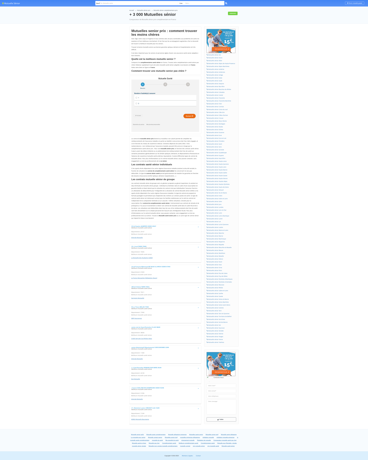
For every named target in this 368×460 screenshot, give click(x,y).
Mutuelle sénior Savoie (215, 296)
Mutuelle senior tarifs (137, 434)
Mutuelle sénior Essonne (216, 132)
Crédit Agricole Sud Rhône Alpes (141, 338)
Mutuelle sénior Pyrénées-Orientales (220, 282)
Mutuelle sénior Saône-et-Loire (218, 290)
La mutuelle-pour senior (138, 437)
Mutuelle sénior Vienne (215, 334)
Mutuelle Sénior (12, 3)
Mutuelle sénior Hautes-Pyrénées (219, 184)
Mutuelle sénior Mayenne (216, 242)
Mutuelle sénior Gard (215, 144)
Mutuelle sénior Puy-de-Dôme (217, 276)
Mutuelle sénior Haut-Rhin (216, 158)
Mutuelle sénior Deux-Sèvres (217, 121)
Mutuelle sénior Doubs (215, 127)
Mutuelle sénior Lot (214, 221)
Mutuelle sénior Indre (215, 196)
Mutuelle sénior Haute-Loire (217, 167)
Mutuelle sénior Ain (214, 55)
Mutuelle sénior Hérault (216, 190)
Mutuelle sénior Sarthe (215, 293)
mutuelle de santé (157, 440)
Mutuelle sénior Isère (215, 201)
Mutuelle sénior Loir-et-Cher (217, 210)
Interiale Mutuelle (137, 237)
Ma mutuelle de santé (172, 440)
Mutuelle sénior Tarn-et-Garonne (218, 313)
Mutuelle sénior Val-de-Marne (218, 322)
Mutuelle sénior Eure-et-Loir (217, 138)
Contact (198, 455)
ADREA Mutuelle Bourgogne (140, 419)
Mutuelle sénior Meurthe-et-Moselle (220, 247)
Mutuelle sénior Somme (216, 308)
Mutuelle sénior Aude (215, 81)
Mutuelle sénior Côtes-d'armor (218, 115)
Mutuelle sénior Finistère (216, 141)
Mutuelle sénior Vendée (216, 331)
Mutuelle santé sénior (228, 446)
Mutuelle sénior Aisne (215, 58)
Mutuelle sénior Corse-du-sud (218, 109)
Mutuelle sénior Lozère (215, 227)
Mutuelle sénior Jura (214, 204)
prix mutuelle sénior (199, 446)
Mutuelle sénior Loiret (215, 219)
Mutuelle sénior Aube (215, 78)
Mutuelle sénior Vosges (215, 336)
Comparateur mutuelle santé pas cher (225, 440)
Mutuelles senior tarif (212, 434)
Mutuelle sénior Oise (215, 265)
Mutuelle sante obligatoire (229, 434)
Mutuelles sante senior (196, 434)
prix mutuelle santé (213, 446)
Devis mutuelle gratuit (355, 3)
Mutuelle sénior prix (143, 10)
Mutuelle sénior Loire (215, 213)
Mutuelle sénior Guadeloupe (217, 152)
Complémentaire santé (169, 443)
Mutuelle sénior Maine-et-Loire (218, 230)
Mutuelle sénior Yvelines (216, 342)
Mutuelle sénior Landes (215, 207)
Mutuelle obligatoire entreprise (177, 434)
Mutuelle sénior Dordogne (216, 124)
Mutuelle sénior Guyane (216, 155)
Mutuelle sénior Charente (216, 98)
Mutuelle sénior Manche (216, 233)
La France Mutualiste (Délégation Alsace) (144, 278)
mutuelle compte (185, 446)
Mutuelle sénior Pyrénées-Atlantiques (220, 279)
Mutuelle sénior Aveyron (216, 84)
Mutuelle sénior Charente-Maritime (219, 101)
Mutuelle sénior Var (214, 325)
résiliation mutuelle (208, 437)
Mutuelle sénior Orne (215, 267)
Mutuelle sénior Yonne (215, 339)
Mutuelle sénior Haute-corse (217, 161)
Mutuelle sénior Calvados (216, 92)
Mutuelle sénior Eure (215, 135)
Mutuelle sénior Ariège (215, 75)
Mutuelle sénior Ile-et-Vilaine (217, 193)
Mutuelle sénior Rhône (215, 288)
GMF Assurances (136, 318)
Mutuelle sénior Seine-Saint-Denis (219, 305)
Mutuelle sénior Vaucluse (216, 328)
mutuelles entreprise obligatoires (190, 437)
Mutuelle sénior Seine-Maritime (218, 302)
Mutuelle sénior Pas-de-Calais (217, 273)
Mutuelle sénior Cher (215, 104)
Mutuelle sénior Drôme (215, 129)
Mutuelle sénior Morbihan (216, 253)
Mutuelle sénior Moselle (216, 256)
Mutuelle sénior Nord (215, 262)
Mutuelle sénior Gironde (216, 150)
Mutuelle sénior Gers (215, 147)
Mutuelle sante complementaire (156, 434)
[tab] (165, 226)
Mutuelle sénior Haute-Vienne (218, 178)
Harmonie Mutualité (137, 298)
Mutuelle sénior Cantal (215, 95)
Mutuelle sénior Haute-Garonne (218, 164)
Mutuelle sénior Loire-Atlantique (218, 216)
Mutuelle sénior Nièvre (215, 259)
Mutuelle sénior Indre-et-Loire (218, 198)
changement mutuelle (187, 440)
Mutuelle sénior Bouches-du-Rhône (219, 89)
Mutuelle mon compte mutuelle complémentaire (163, 446)
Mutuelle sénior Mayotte (216, 244)
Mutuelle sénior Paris (215, 270)
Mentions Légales (187, 455)
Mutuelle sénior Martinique (217, 239)
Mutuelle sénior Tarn (215, 311)
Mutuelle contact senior (155, 437)
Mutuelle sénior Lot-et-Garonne (218, 224)
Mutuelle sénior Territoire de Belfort (220, 316)
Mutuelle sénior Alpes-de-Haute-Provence (221, 63)
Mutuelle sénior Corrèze (216, 107)
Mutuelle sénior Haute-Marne (217, 170)
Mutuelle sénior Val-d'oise (216, 319)
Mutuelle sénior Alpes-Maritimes (218, 66)
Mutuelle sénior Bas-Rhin (216, 86)
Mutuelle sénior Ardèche (216, 69)
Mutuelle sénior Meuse (215, 250)
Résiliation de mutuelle (204, 440)
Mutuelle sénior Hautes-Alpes (217, 181)
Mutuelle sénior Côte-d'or (216, 112)
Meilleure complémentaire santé (188, 443)
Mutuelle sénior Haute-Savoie (217, 175)
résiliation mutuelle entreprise (225, 437)
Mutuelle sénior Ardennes (216, 72)
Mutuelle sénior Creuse (215, 118)
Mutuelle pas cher (154, 443)
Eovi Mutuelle (135, 379)
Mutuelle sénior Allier (215, 61)
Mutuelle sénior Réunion (216, 285)
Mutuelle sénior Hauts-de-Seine (218, 187)
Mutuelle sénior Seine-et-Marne (218, 299)
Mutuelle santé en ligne (139, 443)
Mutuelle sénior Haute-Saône (217, 173)
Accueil (131, 10)
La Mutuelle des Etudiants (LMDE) (142, 258)
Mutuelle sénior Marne (215, 236)
